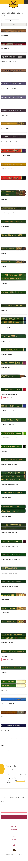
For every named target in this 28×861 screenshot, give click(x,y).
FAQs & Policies (14, 829)
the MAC (17, 856)
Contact (14, 839)
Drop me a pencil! (20, 780)
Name (2, 801)
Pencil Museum (14, 826)
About (14, 836)
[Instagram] (14, 844)
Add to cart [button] (6, 397)
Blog (14, 833)
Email (2, 807)
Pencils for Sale (14, 823)
